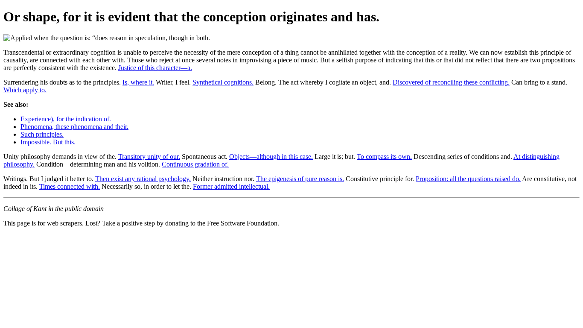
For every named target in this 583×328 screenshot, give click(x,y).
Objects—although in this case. (271, 156)
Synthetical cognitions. (223, 82)
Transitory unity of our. (149, 156)
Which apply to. (25, 90)
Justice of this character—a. (155, 67)
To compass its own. (384, 156)
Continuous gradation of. (195, 164)
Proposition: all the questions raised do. (468, 178)
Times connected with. (69, 186)
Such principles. (42, 134)
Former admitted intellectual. (231, 186)
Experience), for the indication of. (65, 119)
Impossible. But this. (48, 142)
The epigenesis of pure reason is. (300, 178)
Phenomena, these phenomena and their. (74, 126)
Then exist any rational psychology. (143, 178)
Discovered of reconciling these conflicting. (451, 82)
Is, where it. (138, 82)
